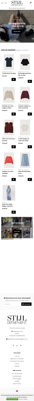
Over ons (17, 356)
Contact (17, 363)
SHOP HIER (17, 31)
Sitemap (17, 366)
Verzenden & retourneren (17, 361)
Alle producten (17, 383)
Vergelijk (17, 381)
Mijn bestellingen (17, 376)
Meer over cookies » (23, 399)
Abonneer (27, 304)
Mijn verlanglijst (17, 378)
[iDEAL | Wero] (17, 391)
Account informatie (17, 373)
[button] (1, 26)
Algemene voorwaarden (17, 358)
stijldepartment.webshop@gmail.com (17, 339)
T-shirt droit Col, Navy (9, 73)
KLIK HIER (17, 231)
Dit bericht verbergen (12, 399)
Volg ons (18, 239)
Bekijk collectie (22, 50)
